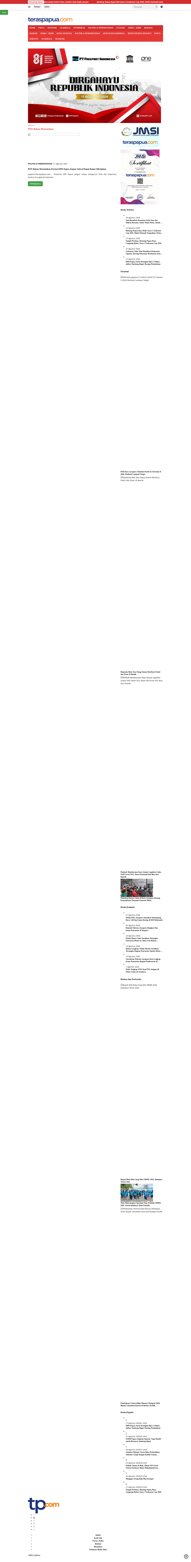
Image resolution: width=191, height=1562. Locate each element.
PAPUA (41, 28)
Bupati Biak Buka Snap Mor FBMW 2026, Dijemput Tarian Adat (141, 1181)
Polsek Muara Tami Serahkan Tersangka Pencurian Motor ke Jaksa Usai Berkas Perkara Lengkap (142, 939)
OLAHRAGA (65, 28)
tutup (4, 12)
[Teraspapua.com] (50, 20)
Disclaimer (98, 1547)
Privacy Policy (98, 1541)
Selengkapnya (35, 184)
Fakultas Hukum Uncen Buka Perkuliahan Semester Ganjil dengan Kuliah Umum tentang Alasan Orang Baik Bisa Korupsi (143, 1453)
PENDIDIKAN (79, 28)
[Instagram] (34, 1523)
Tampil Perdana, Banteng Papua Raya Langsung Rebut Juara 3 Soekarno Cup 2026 (143, 242)
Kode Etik (98, 1538)
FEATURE (120, 28)
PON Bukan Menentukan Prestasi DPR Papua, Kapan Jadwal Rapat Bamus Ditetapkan (67, 169)
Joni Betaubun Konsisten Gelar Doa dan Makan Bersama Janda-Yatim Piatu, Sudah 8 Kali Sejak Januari (144, 221)
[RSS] (34, 1529)
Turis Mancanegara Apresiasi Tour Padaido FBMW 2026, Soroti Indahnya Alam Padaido (141, 1204)
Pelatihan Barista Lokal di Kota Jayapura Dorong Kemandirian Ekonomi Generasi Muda (140, 899)
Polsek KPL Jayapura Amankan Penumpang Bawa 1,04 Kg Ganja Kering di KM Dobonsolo (144, 919)
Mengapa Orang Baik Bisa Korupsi (139, 1479)
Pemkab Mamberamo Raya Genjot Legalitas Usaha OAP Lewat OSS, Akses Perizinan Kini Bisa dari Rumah (141, 874)
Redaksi (37, 7)
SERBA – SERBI (134, 28)
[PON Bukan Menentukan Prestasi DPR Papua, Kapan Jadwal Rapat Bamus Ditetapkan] (54, 147)
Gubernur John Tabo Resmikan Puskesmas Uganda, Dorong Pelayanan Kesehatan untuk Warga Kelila (144, 252)
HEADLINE (60, 39)
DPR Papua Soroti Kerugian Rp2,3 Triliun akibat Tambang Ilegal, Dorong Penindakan (143, 263)
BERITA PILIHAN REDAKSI (139, 33)
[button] (156, 7)
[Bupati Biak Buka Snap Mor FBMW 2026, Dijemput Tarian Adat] (142, 1081)
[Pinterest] (34, 1521)
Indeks (47, 7)
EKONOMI (52, 28)
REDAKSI (148, 28)
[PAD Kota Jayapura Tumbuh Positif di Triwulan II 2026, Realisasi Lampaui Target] (142, 373)
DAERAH (33, 33)
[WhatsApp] (34, 1526)
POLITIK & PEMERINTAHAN (100, 28)
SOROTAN (33, 39)
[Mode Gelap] (161, 7)
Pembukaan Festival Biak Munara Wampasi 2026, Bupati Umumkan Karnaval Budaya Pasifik (140, 1404)
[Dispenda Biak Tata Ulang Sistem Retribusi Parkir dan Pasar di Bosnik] (142, 573)
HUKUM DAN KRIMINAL (114, 33)
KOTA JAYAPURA (64, 33)
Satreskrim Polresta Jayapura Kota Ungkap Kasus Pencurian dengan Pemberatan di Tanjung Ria (143, 960)
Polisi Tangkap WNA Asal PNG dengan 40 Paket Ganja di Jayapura (142, 970)
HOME (32, 28)
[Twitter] (34, 1518)
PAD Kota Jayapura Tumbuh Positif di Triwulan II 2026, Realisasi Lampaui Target (141, 473)
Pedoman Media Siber (98, 1550)
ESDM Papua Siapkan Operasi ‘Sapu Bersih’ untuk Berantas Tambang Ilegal (143, 1440)
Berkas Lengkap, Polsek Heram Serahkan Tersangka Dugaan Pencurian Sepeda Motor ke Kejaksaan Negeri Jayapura (144, 950)
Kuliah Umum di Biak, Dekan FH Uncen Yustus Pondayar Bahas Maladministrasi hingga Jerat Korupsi (142, 1467)
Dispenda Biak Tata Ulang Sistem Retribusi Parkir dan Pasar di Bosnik (140, 673)
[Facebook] (34, 1515)
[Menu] (29, 7)
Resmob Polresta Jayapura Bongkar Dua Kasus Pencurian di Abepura (142, 929)
